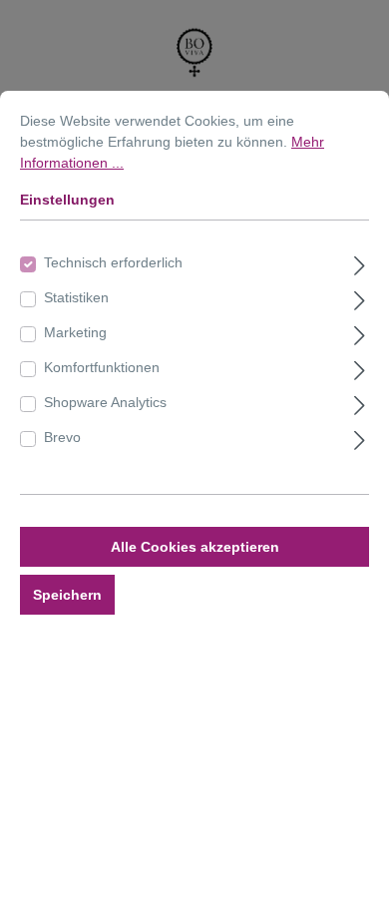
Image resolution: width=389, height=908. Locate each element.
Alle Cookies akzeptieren (195, 547)
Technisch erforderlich (113, 262)
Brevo (62, 437)
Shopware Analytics (105, 402)
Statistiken (76, 297)
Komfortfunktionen (102, 367)
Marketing (75, 332)
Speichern (67, 595)
